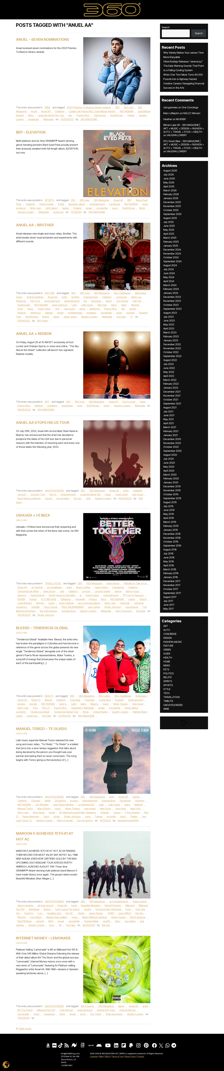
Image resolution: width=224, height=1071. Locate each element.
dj (80, 595)
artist (64, 297)
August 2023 (170, 312)
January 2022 (170, 387)
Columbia (90, 699)
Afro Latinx (104, 696)
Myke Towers (120, 703)
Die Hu (52, 494)
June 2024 (169, 273)
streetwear (67, 405)
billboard (129, 905)
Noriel (52, 812)
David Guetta (46, 204)
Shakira (77, 208)
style (79, 405)
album (121, 1006)
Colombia (75, 699)
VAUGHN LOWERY (177, 135)
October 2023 (171, 304)
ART (47, 401)
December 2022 (172, 344)
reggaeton (49, 1014)
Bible (101, 1056)
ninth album (51, 208)
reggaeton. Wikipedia (82, 707)
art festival (37, 587)
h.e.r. (40, 913)
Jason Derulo (96, 913)
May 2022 (168, 371)
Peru (35, 707)
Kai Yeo (139, 913)
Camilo (136, 796)
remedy (40, 921)
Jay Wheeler (42, 804)
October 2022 (171, 352)
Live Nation (36, 917)
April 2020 (168, 470)
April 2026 (168, 186)
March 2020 (170, 474)
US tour (77, 498)
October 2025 (171, 210)
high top (137, 301)
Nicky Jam (35, 208)
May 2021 (168, 419)
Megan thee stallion (56, 917)
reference (35, 312)
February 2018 (170, 573)
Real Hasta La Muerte (29, 498)
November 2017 (171, 585)
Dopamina (60, 800)
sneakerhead (75, 312)
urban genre (70, 316)
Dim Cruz (35, 301)
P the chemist (132, 812)
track (123, 816)
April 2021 (168, 423)
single (56, 816)
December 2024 (172, 249)
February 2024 (171, 288)
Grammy (28, 913)
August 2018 (170, 549)
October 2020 (171, 446)
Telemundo (100, 115)
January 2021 (170, 435)
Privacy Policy (130, 1056)
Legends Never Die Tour (51, 115)
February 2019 (170, 525)
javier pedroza (59, 305)
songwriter (102, 208)
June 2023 (169, 320)
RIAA (50, 921)
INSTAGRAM (126, 111)
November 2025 (172, 206)
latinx (31, 115)
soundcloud (131, 607)
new (57, 308)
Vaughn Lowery (26, 212)
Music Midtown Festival (94, 917)
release (49, 312)
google (33, 703)
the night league (48, 611)
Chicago (35, 800)
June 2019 (168, 510)
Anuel (34, 111)
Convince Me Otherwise (108, 909)
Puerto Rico (83, 115)
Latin (74, 305)
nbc (70, 115)
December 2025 (172, 202)
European (96, 301)
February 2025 (171, 241)
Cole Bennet (66, 1010)
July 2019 (168, 506)
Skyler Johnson (112, 607)
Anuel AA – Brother (35, 225)
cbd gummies (170, 107)
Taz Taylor (95, 1014)
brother (75, 297)
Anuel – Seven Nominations (42, 39)
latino (114, 305)
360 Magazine (101, 200)
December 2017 (171, 581)
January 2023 (170, 340)
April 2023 (168, 328)
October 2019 (170, 494)
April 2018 (168, 565)
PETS (166, 669)
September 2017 (172, 593)
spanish (130, 312)
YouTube (121, 316)
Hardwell (80, 599)
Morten (40, 603)
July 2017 (168, 600)
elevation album (76, 204)
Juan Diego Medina (63, 804)
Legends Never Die (90, 494)
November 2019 (172, 490)
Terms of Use (117, 1056)
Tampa (98, 816)
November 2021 (171, 395)
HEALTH (49, 696)
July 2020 (168, 458)
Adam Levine (140, 901)
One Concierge (190, 107)
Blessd (48, 699)
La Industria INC (86, 804)
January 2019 (170, 529)
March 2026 (170, 190)
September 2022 (172, 356)
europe (21, 703)
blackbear (34, 909)
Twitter (131, 115)
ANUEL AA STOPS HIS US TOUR (42, 422)
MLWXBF (181, 119)
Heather (167, 119)
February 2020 (171, 478)
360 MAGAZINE (88, 119)
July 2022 (168, 364)
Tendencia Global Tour (66, 711)
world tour (32, 715)
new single (90, 808)
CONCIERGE (169, 633)
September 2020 (172, 450)
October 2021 (170, 399)
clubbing (72, 591)
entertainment (97, 204)
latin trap (102, 305)
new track (120, 808)
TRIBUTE (168, 701)
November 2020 (172, 443)
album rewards (25, 905)
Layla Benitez (25, 603)
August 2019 (170, 502)
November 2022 (172, 348)
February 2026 (171, 194)
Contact (140, 1056)
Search (166, 27)
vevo (51, 925)
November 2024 (172, 253)
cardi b (87, 909)
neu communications (89, 603)
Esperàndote (109, 800)
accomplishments (118, 901)
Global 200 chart (106, 1010)
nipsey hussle (118, 917)
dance (118, 591)
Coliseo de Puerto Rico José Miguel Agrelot (92, 111)
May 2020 (168, 466)
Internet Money (127, 1010)
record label (62, 498)
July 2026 (168, 174)
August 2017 (169, 597)
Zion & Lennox (85, 820)
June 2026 (169, 178)
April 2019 (168, 517)
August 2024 (170, 265)
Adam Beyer (112, 583)
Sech (46, 816)
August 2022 (170, 360)
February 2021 (170, 431)
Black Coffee (83, 587)
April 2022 (168, 375)
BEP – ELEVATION (31, 132)
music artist (121, 494)
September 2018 (172, 545)
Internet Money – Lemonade (43, 938)
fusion (109, 301)
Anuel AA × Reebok (34, 333)
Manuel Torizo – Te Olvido (41, 729)
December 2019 (172, 486)
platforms (95, 308)
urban (56, 316)
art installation (54, 587)
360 (117, 107)
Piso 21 (46, 707)
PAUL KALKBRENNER (73, 607)
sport (115, 208)
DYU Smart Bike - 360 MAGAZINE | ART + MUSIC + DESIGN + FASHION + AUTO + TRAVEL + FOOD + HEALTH (183, 145)
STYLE (166, 689)
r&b (123, 308)
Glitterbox (65, 599)
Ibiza (103, 599)
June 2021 (168, 415)
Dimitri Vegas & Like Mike (62, 595)
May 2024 (168, 277)
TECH (166, 693)
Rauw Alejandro (31, 816)
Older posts (24, 1028)
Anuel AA (46, 111)
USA (88, 498)
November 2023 (172, 300)
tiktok (142, 208)
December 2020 (172, 439)
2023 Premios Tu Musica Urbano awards (89, 107)
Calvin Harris (101, 587)
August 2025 (170, 218)
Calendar (94, 1056)
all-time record (45, 905)
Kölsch (143, 599)
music (30, 308)
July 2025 (168, 222)
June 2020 (169, 462)
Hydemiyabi (24, 305)
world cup (58, 212)
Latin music (87, 305)
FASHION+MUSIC (172, 641)
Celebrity (59, 111)
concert (22, 494)
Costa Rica (105, 699)
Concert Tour (37, 494)
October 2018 (170, 541)
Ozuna (117, 812)
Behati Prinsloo (113, 905)
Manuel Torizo (25, 808)
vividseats (33, 119)
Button (47, 909)
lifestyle (135, 305)
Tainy (117, 921)
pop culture (94, 607)
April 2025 (168, 233)
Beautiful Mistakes (90, 905)
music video (44, 308)
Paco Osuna (50, 607)
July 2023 (168, 316)
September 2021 (172, 403)
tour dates (130, 921)
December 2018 (172, 533)
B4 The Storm (25, 1010)
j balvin (131, 599)
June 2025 (169, 225)
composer (121, 297)
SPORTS (49, 200)
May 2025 (168, 229)
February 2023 (171, 336)
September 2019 (172, 498)
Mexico (94, 703)
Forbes (33, 599)
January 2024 (170, 292)
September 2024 (172, 261)
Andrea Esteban (35, 297)
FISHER (21, 599)
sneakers (91, 312)
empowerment (52, 301)
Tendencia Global (39, 711)
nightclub (125, 603)
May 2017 (168, 608)
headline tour (54, 913)
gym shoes (122, 301)
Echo (128, 909)
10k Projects (87, 1006)
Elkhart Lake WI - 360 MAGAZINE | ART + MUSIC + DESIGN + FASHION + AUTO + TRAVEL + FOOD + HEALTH (183, 128)
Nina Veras (38, 812)
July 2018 (168, 553)
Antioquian (141, 696)
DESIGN (167, 637)
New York (135, 808)
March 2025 (169, 237)
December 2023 (172, 296)
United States (100, 711)
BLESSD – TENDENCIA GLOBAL (42, 628)
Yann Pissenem (123, 611)
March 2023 (169, 332)
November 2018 (172, 537)
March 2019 (169, 521)
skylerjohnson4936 (128, 820)
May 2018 (168, 561)
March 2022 (169, 379)
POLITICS (168, 673)
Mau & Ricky (43, 808)
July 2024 (168, 269)
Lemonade (23, 1014)
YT (131, 316)
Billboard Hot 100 (46, 1010)
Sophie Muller (91, 921)
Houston (139, 800)
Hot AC (69, 913)
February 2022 (171, 383)
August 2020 (170, 454)
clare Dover (49, 591)
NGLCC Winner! (191, 113)
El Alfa (61, 204)
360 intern (42, 320)
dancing (22, 595)
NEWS (166, 665)
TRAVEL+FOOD (53, 583)
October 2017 (170, 589)
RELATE (167, 677)
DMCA (107, 1056)
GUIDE (166, 653)
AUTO (166, 629)
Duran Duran (92, 595)
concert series (102, 591)
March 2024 (169, 285)
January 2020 (170, 482)
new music (69, 308)
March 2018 (169, 569)
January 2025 (170, 245)
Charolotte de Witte (28, 591)
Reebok (22, 312)
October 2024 (171, 257)
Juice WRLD (124, 913)
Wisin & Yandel (65, 820)
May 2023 (168, 324)
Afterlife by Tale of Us (135, 583)
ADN (111, 796)
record (48, 498)
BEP (129, 200)
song (88, 816)
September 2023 (172, 308)
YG (60, 925)
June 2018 (168, 557)
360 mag (128, 107)
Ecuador (119, 699)
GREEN (167, 649)
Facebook (114, 204)
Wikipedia (48, 119)
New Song (105, 808)
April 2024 (168, 281)
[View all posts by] (36, 1017)
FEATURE (50, 293)
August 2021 (169, 407)
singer (89, 208)
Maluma (138, 804)
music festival (66, 603)
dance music (132, 591)
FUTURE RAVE (48, 599)
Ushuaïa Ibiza (68, 611)
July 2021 (168, 411)
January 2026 (170, 198)
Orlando (104, 812)
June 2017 (168, 604)
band (74, 905)
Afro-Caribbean (122, 293)
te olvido (111, 816)
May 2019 (168, 514)
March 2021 (169, 427)
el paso (74, 800)
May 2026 (168, 182)
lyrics (20, 308)
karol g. (63, 703)
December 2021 (171, 391)
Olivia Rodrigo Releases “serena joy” (183, 61)
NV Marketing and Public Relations (77, 812)
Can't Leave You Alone (67, 909)
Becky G (36, 699)
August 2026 (170, 170)
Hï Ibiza (93, 599)
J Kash (80, 913)
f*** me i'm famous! (133, 595)
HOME (166, 661)
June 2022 (169, 368)
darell (47, 800)
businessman (91, 297)
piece (82, 308)
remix (62, 1014)
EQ (85, 301)
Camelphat (118, 587)
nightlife (35, 607)
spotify (106, 921)
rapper (65, 208)
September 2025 (172, 214)
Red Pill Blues (25, 921)
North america (137, 917)
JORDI (110, 913)
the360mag (116, 115)
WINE (47, 107)
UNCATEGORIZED (54, 490)
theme (45, 316)
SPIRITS (167, 681)
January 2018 (170, 577)
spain (119, 312)
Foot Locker (129, 401)
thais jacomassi (114, 1014)
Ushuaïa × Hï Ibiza (33, 515)
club (62, 591)
